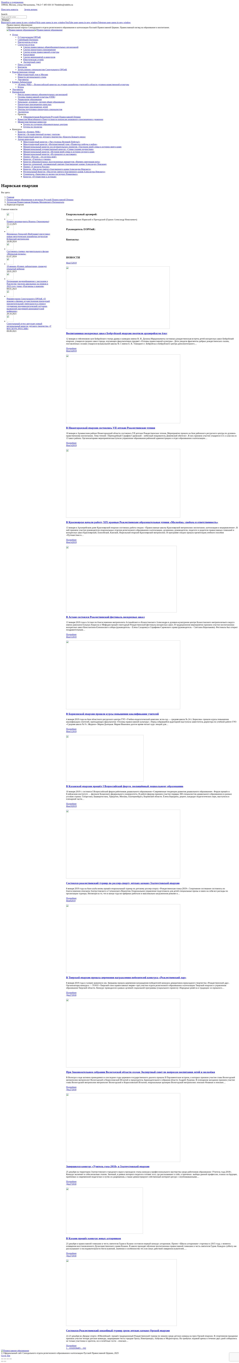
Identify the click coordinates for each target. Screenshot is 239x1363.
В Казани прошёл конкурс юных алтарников (93, 1238)
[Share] (5, 1358)
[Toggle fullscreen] (8, 1358)
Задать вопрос (30, 9)
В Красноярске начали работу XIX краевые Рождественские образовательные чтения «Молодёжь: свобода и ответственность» (142, 522)
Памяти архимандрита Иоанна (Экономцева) (28, 221)
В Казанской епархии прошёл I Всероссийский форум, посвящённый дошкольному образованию (124, 786)
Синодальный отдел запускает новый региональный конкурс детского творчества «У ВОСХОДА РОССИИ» (29, 326)
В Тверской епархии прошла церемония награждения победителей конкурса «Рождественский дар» (126, 977)
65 (79, 1348)
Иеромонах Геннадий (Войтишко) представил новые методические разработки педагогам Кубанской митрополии (28, 236)
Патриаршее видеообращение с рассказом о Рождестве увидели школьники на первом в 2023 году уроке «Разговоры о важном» (27, 283)
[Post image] (10, 219)
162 (84, 1348)
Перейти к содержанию (12, 2)
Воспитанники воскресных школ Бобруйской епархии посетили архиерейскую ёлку (116, 333)
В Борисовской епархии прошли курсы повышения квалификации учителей (112, 713)
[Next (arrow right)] (5, 1361)
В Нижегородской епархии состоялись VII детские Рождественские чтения (110, 427)
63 (75, 1348)
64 (77, 1348)
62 (73, 1348)
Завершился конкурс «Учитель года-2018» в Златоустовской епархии (107, 1166)
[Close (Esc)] (2, 1358)
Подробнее (71, 348)
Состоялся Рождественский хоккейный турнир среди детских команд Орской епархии (118, 1330)
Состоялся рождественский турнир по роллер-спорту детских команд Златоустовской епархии (123, 883)
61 (70, 1348)
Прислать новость (9, 9)
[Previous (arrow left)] (2, 1361)
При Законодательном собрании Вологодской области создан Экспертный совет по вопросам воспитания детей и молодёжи (140, 1072)
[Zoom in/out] (10, 1358)
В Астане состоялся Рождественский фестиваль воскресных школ (105, 617)
